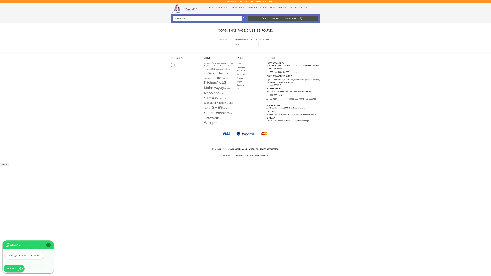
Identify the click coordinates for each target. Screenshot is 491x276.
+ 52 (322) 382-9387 (294, 99)
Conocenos (221, 8)
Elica (212, 68)
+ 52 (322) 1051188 (276, 99)
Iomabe (217, 77)
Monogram (227, 88)
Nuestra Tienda (237, 8)
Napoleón (212, 93)
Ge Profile (214, 73)
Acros (206, 63)
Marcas (263, 8)
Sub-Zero (226, 108)
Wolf (221, 123)
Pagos (273, 8)
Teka (231, 113)
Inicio (211, 8)
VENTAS (4, 165)
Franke (221, 69)
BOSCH (223, 63)
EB (229, 66)
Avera (214, 63)
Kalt (224, 78)
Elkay (217, 69)
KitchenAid (212, 82)
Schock (222, 99)
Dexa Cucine (220, 66)
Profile (222, 94)
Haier (224, 74)
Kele (227, 78)
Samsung (211, 98)
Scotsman (228, 99)
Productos (252, 8)
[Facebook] (301, 18)
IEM (227, 74)
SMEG (217, 107)
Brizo (227, 63)
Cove (208, 66)
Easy (226, 66)
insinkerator (207, 78)
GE (226, 69)
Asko (209, 63)
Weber (216, 118)
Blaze (218, 63)
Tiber (207, 118)
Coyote (213, 66)
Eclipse (206, 69)
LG (224, 82)
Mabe (208, 88)
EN (291, 8)
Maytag (219, 88)
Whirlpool (211, 123)
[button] (48, 245)
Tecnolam (222, 113)
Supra (209, 113)
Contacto (282, 8)
